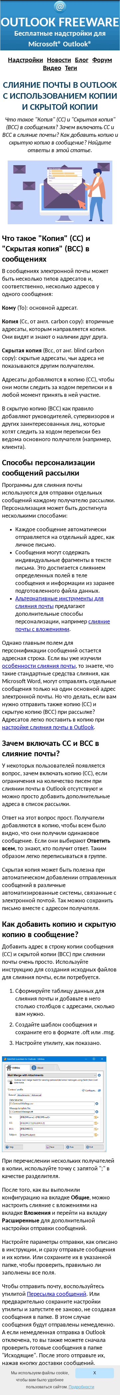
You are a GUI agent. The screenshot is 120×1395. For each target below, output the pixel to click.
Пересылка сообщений (56, 1294)
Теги (71, 68)
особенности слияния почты (39, 666)
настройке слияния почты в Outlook (48, 728)
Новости (59, 60)
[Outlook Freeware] (60, 12)
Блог (81, 60)
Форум (102, 60)
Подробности (81, 1387)
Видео (52, 68)
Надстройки (25, 60)
